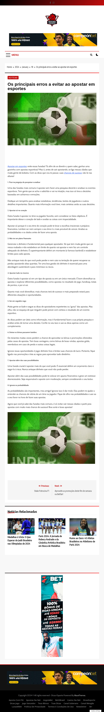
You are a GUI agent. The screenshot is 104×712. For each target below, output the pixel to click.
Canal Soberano (71, 703)
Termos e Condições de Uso (61, 706)
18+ (90, 706)
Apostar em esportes (17, 166)
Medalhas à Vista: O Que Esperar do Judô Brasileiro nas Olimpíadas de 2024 (20, 540)
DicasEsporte (89, 700)
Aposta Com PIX (16, 700)
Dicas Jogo (15, 703)
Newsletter (81, 706)
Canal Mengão (87, 703)
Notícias (13, 77)
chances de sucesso (73, 173)
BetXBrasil (60, 700)
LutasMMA (17, 706)
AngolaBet (48, 700)
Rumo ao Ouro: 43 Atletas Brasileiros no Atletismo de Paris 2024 (82, 541)
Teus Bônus (43, 703)
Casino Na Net (74, 700)
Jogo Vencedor (28, 703)
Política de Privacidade (34, 706)
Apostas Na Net (33, 700)
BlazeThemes (79, 695)
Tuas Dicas (56, 703)
